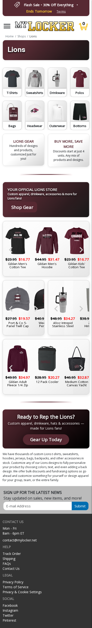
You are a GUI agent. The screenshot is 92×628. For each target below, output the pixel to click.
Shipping (9, 558)
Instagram (10, 610)
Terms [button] (61, 11)
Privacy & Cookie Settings (22, 592)
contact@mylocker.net (20, 540)
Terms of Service (16, 587)
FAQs (7, 563)
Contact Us (11, 568)
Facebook (10, 605)
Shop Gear (22, 207)
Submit (80, 506)
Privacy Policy (13, 582)
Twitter (8, 615)
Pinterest (9, 620)
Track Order (12, 553)
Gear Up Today (46, 439)
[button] (7, 26)
